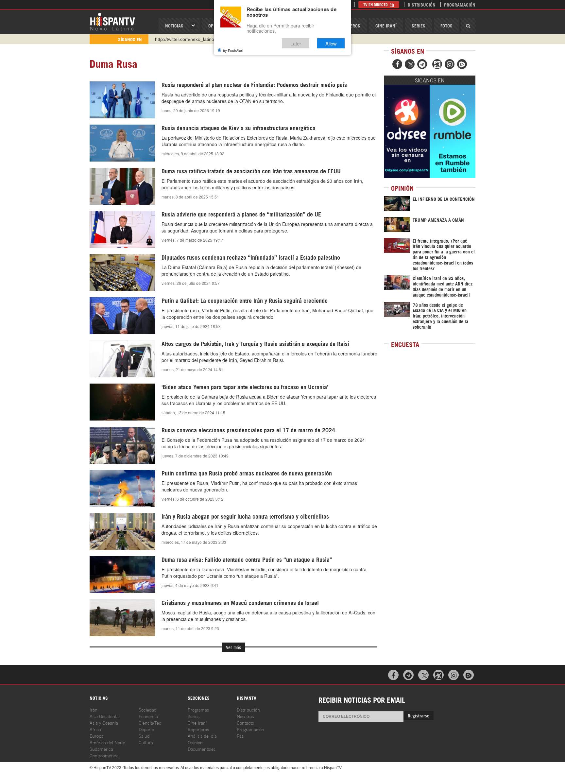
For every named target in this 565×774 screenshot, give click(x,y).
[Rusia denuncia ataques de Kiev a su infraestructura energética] (122, 143)
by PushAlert (233, 50)
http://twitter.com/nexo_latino (184, 39)
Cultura (146, 742)
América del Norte (107, 742)
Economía (148, 716)
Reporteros (198, 729)
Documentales (201, 749)
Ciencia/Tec (150, 722)
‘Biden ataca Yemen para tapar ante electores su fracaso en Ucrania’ (245, 386)
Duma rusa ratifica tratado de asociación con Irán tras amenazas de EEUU (251, 170)
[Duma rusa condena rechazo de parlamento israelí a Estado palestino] (122, 272)
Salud (144, 735)
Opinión (195, 742)
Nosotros (245, 716)
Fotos (446, 25)
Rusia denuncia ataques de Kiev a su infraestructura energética (239, 127)
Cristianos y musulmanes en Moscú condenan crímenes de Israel (240, 602)
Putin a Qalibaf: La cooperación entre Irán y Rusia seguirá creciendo (245, 300)
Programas (198, 709)
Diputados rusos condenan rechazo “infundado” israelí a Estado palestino (251, 257)
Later (295, 43)
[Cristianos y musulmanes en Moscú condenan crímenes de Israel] (122, 617)
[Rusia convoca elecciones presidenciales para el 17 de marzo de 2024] (122, 445)
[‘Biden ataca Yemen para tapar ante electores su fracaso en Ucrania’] (122, 402)
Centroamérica (104, 755)
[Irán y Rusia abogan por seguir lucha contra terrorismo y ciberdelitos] (122, 531)
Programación (459, 4)
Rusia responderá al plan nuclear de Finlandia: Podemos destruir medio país (254, 84)
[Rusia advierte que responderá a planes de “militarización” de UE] (122, 229)
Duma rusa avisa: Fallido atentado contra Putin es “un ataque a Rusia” (247, 559)
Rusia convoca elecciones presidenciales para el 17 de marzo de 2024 (248, 429)
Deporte (146, 729)
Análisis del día (202, 735)
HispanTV (112, 21)
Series (418, 25)
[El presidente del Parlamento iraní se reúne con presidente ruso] (122, 315)
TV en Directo (376, 4)
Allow (331, 43)
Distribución (422, 4)
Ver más (233, 647)
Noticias (174, 25)
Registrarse (418, 715)
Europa (97, 735)
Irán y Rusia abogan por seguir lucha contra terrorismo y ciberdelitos (245, 516)
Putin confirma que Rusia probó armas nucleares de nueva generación (247, 472)
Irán (93, 709)
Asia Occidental (105, 716)
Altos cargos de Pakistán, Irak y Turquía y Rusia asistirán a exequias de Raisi (255, 343)
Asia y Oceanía (104, 722)
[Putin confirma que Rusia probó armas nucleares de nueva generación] (122, 488)
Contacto (245, 722)
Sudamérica (101, 749)
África (95, 729)
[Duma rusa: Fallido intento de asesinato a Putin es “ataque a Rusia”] (122, 574)
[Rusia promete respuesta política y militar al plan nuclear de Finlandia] (122, 99)
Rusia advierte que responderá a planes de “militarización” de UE (241, 213)
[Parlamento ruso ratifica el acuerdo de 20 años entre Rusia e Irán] (122, 186)
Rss (240, 735)
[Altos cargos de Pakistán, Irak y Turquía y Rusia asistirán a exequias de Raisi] (122, 358)
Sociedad (148, 709)
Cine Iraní (386, 25)
